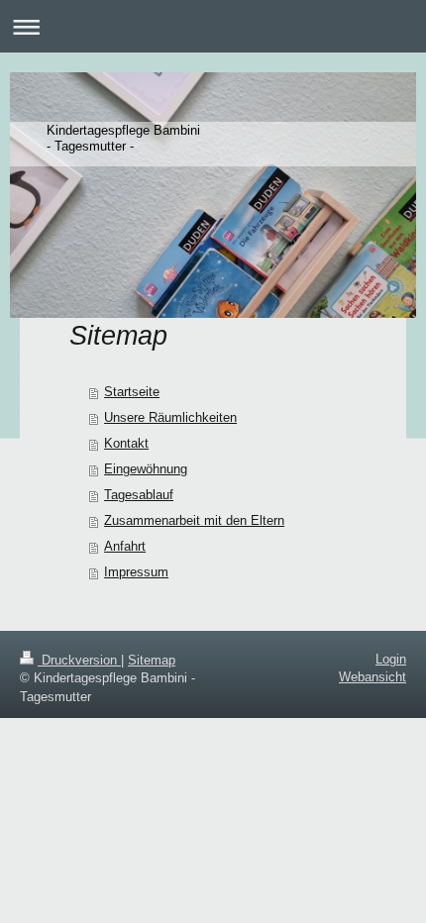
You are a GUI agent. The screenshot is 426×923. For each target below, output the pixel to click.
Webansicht (372, 676)
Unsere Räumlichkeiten (170, 417)
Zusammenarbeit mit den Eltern (194, 520)
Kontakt (126, 443)
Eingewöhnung (145, 469)
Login (390, 659)
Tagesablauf (138, 494)
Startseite (132, 391)
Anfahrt (125, 546)
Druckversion (79, 660)
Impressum (136, 571)
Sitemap (151, 660)
